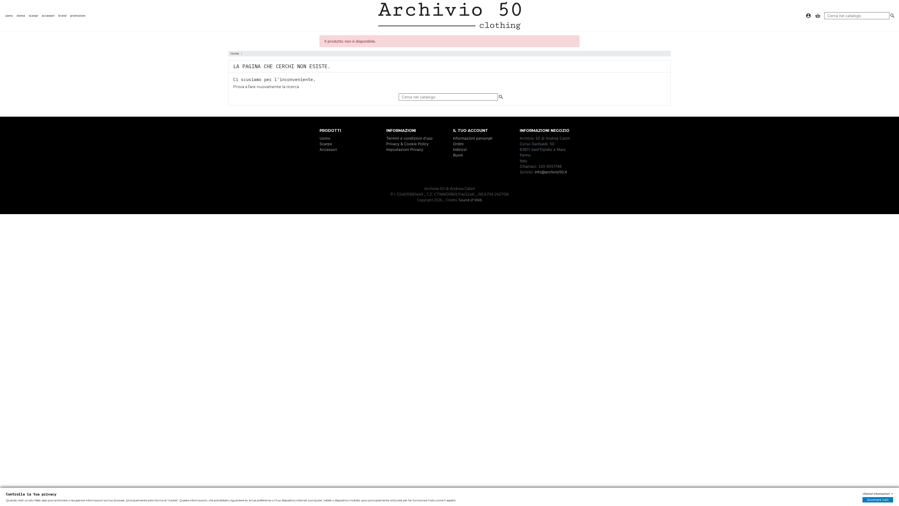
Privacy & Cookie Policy (407, 143)
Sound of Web (470, 200)
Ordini (458, 143)
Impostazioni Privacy (404, 149)
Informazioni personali (472, 138)
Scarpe (326, 143)
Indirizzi (460, 149)
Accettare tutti (877, 500)
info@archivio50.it (551, 172)
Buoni (458, 155)
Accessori (328, 149)
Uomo (325, 138)
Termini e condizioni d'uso (409, 138)
